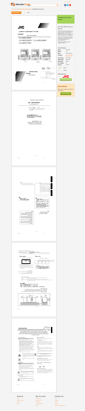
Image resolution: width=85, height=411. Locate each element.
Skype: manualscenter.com (60, 405)
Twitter (56, 402)
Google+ (56, 403)
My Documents (39, 400)
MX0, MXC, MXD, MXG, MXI (26, 9)
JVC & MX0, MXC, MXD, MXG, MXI (69, 55)
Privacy (18, 402)
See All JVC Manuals (66, 79)
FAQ (18, 403)
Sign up (68, 1)
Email (56, 398)
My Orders (38, 402)
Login (65, 1)
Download (15, 12)
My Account (38, 398)
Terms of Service (20, 400)
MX (18, 9)
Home (13, 9)
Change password (39, 403)
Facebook (57, 400)
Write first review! (66, 93)
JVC (16, 9)
